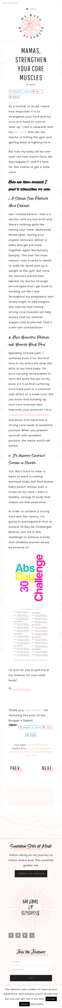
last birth (20, 132)
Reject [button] (24, 1004)
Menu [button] (33, 9)
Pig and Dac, (34, 710)
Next (47, 768)
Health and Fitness (37, 745)
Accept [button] (51, 999)
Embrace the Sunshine (31, 873)
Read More (37, 1003)
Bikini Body (15, 752)
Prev (15, 768)
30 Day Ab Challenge (38, 748)
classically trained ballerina (29, 415)
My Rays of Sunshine (31, 26)
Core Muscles (30, 752)
